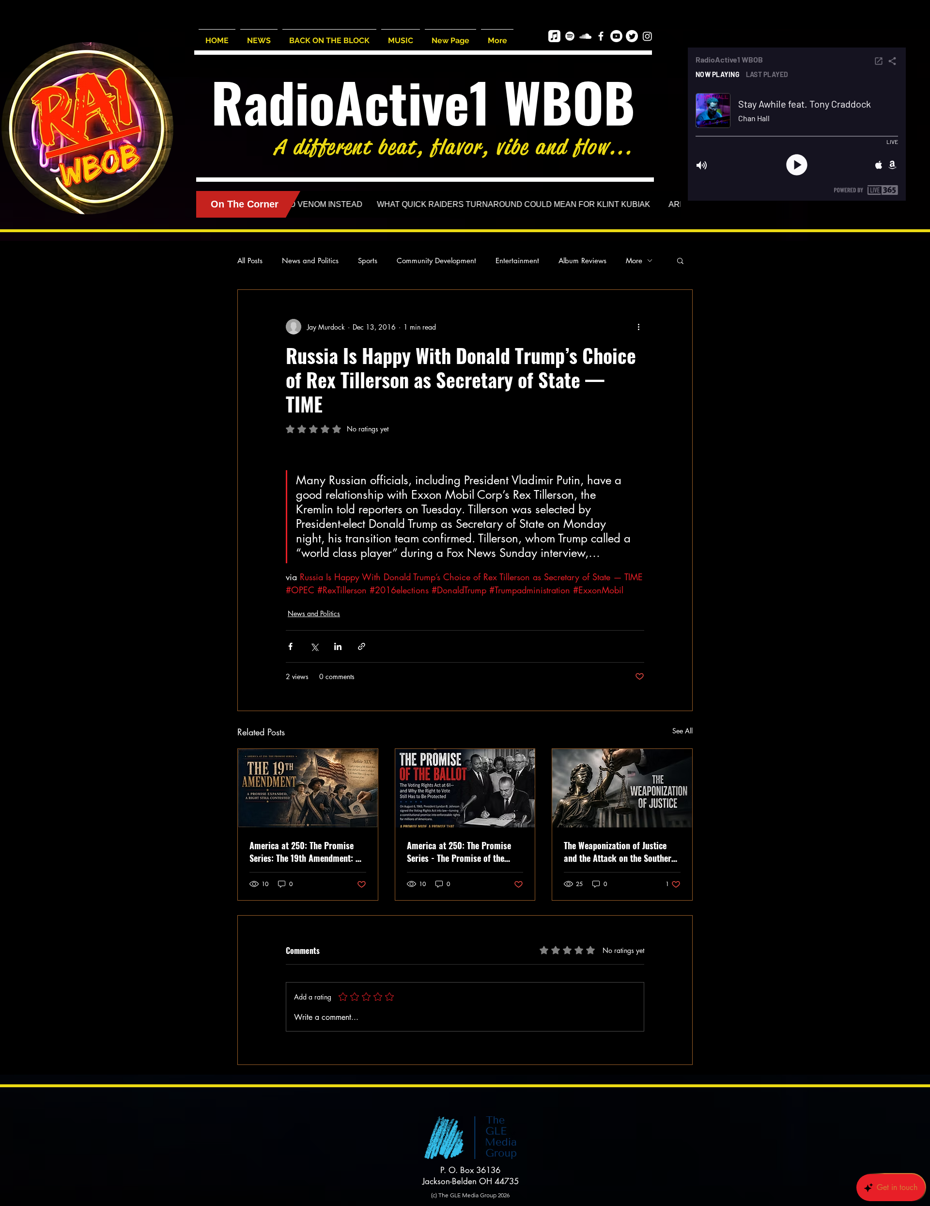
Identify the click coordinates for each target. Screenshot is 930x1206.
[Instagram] (647, 36)
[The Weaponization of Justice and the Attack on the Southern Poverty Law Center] (622, 788)
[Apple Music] (554, 36)
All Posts (250, 260)
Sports (367, 260)
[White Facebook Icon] (601, 36)
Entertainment (517, 260)
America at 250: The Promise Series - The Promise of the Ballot (459, 851)
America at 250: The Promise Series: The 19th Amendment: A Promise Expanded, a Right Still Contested (305, 851)
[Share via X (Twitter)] (314, 646)
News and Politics (310, 260)
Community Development (436, 260)
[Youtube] (616, 36)
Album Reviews (582, 260)
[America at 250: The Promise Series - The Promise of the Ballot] (465, 788)
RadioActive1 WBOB (423, 101)
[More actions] (638, 327)
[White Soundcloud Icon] (585, 36)
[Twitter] (632, 36)
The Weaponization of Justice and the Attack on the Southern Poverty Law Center (620, 851)
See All (682, 730)
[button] (680, 260)
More (634, 260)
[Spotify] (570, 36)
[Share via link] (361, 646)
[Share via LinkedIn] (337, 646)
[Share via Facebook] (290, 646)
